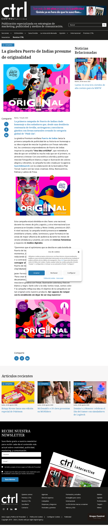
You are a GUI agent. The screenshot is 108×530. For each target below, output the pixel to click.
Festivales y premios (49, 508)
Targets (99, 504)
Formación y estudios (73, 494)
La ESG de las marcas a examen (77, 504)
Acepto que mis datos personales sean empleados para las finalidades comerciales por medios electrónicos (21, 473)
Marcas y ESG (70, 508)
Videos (99, 508)
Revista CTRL (26, 501)
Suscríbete (25, 504)
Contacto (25, 508)
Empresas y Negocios (49, 504)
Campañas (45, 501)
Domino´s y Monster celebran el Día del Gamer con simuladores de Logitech (89, 411)
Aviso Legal (59, 278)
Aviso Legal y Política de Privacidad (14, 517)
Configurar (71, 273)
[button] (79, 252)
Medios (99, 494)
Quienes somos (27, 494)
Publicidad (67, 517)
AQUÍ (62, 260)
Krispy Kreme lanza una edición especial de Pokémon (17, 410)
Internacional (70, 501)
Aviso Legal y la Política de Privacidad (28, 467)
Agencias (45, 494)
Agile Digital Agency (36, 520)
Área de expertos (47, 498)
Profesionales (101, 501)
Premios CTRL (26, 498)
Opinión (99, 498)
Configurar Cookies (53, 517)
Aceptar (37, 273)
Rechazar (54, 273)
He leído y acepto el (22, 467)
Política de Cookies (49, 278)
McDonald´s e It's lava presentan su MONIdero (54, 410)
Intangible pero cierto (73, 498)
